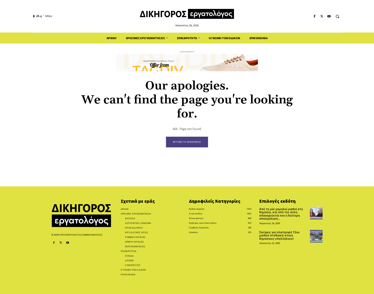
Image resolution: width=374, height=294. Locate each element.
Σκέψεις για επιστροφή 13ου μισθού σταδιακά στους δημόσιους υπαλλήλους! (279, 235)
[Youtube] (329, 16)
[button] (337, 16)
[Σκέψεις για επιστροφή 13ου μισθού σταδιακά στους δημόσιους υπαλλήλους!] (316, 236)
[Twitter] (322, 16)
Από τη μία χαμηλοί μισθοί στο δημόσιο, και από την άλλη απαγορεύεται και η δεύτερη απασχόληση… (281, 214)
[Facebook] (314, 16)
